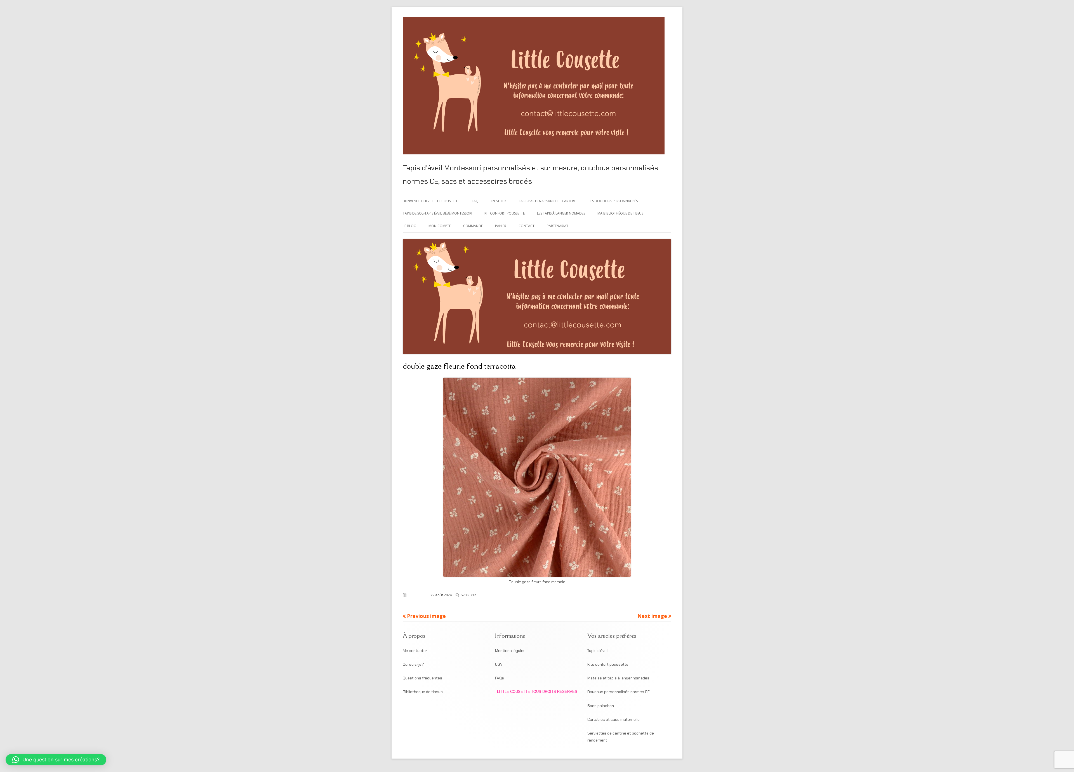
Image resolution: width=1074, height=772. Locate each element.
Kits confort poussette (607, 664)
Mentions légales (510, 650)
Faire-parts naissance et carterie (547, 201)
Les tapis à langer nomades (561, 213)
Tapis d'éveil (597, 650)
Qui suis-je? (413, 664)
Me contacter (415, 650)
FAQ (475, 201)
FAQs (499, 678)
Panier (500, 225)
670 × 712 (468, 594)
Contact (526, 225)
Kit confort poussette (504, 213)
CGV (499, 664)
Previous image (426, 616)
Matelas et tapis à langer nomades (618, 678)
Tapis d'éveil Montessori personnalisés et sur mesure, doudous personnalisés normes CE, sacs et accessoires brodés (530, 174)
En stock (499, 201)
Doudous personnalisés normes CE (618, 691)
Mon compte (439, 225)
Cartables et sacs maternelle (613, 719)
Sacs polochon (600, 705)
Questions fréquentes (422, 678)
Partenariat (557, 225)
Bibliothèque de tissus (423, 691)
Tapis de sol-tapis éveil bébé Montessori (437, 213)
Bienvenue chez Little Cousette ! (431, 201)
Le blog (409, 225)
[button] (56, 759)
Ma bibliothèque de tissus (620, 213)
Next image (652, 616)
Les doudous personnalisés (613, 201)
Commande (473, 225)
